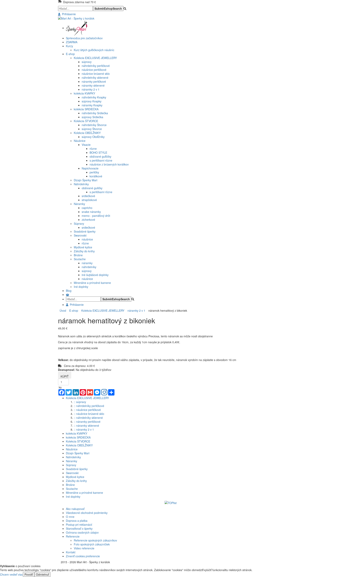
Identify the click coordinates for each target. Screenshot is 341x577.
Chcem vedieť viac (11, 574)
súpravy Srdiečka (92, 117)
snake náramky (91, 212)
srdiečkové (88, 196)
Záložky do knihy (84, 251)
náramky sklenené (93, 85)
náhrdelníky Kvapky (94, 97)
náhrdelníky (89, 267)
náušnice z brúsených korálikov (109, 164)
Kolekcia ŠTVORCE (86, 121)
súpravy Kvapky (91, 101)
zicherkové (88, 220)
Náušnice (79, 141)
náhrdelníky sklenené (95, 77)
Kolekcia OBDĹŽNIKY (87, 133)
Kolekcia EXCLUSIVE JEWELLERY (95, 58)
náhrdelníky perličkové (96, 66)
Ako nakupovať (75, 509)
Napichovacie (90, 168)
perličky (94, 172)
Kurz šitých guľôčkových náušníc (94, 50)
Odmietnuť (42, 574)
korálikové (96, 176)
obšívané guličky (92, 188)
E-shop (73, 310)
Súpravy (79, 223)
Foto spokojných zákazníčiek (92, 544)
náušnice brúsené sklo (96, 74)
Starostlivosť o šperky (79, 528)
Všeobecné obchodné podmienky (87, 513)
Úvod (63, 310)
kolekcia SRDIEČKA (86, 109)
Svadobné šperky (85, 231)
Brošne (78, 255)
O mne (70, 517)
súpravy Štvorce (92, 129)
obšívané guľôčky (100, 156)
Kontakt (70, 552)
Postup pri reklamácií (79, 525)
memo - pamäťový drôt (96, 216)
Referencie (73, 536)
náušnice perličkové (94, 70)
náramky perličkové (94, 81)
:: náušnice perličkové (87, 410)
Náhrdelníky (81, 184)
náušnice (87, 239)
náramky (87, 263)
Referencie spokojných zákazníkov (95, 540)
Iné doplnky (81, 287)
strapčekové (89, 200)
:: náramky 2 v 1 (84, 429)
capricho (87, 208)
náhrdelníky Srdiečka (95, 113)
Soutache (80, 259)
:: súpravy (80, 402)
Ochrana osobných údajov (82, 532)
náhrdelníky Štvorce (94, 125)
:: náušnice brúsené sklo (89, 414)
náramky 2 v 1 (90, 89)
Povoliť (28, 574)
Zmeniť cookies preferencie (83, 556)
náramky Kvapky (92, 105)
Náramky (79, 204)
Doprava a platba (76, 521)
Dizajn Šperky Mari (85, 180)
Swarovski (80, 235)
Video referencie (84, 548)
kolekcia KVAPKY (84, 93)
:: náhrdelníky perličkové (89, 406)
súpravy (87, 62)
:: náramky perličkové (87, 422)
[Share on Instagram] (104, 392)
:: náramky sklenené (86, 425)
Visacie (86, 145)
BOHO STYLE (98, 152)
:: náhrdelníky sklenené (88, 418)
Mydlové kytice (83, 247)
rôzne (93, 149)
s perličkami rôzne (101, 160)
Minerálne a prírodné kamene (92, 283)
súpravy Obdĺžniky (93, 137)
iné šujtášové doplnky (95, 275)
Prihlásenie (68, 14)
